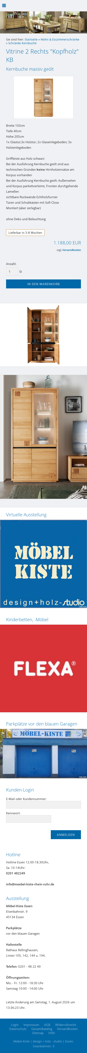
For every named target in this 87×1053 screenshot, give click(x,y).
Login (15, 1025)
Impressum (31, 1025)
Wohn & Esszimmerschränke (60, 39)
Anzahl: (11, 264)
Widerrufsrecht (65, 1025)
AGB (47, 1025)
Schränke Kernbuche (22, 43)
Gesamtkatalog (41, 1029)
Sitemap (38, 1033)
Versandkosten (71, 250)
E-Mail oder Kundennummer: (26, 799)
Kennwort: (13, 813)
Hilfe (51, 1033)
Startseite (31, 39)
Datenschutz (18, 1029)
